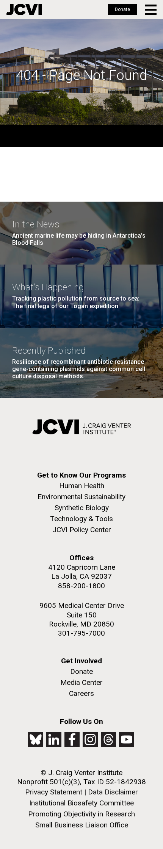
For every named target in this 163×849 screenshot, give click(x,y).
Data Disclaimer (113, 792)
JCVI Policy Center (81, 529)
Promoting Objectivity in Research (81, 814)
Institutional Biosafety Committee (81, 803)
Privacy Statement (53, 792)
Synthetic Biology (82, 507)
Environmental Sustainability (81, 496)
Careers (81, 693)
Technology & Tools (81, 518)
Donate (122, 9)
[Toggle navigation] (151, 9)
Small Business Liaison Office (81, 825)
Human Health (81, 485)
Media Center (81, 682)
